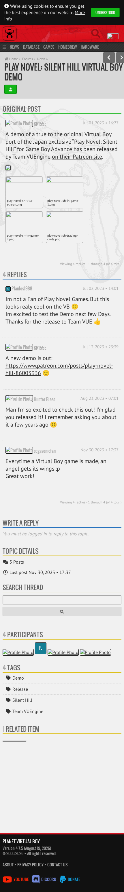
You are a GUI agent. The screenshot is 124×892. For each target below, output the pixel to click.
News (14, 47)
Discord (48, 879)
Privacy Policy (30, 864)
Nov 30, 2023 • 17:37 (99, 449)
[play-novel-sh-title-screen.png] (24, 187)
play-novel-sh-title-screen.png (20, 202)
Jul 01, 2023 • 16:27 (101, 122)
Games (49, 47)
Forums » (28, 59)
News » (42, 59)
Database (31, 47)
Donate (73, 879)
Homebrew (67, 47)
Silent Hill (21, 700)
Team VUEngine (27, 711)
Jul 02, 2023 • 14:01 (101, 288)
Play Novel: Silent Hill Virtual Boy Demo (63, 72)
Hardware (90, 47)
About (8, 864)
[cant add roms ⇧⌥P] (109, 57)
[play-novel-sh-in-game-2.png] (24, 222)
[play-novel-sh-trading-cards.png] (64, 222)
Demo (17, 678)
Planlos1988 (22, 288)
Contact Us (57, 864)
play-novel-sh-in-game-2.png (23, 237)
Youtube (21, 879)
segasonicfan (45, 450)
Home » (14, 59)
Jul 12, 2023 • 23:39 (101, 346)
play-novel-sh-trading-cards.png (62, 237)
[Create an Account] (10, 89)
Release (19, 689)
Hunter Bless (44, 399)
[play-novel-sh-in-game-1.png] (64, 187)
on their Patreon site (77, 156)
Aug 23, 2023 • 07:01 (99, 398)
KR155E (40, 124)
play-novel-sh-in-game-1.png (63, 202)
